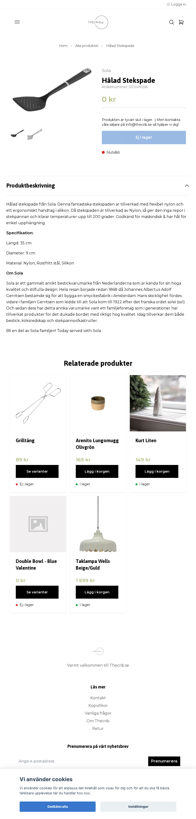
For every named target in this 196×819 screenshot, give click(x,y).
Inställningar (138, 806)
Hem (63, 46)
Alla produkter (86, 46)
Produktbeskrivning (30, 185)
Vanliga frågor (98, 713)
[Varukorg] (181, 22)
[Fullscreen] (52, 90)
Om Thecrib (98, 721)
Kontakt (98, 698)
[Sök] (171, 22)
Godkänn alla (57, 806)
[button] (86, 93)
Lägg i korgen (97, 471)
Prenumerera (164, 761)
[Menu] (17, 22)
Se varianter (37, 471)
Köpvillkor (98, 705)
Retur (98, 728)
